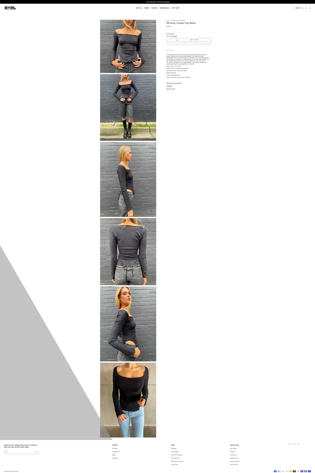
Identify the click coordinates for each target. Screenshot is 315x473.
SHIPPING (169, 86)
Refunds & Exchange (177, 461)
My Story (115, 448)
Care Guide (174, 464)
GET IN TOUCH (170, 89)
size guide (174, 36)
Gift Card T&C (175, 458)
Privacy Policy (175, 451)
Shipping (173, 448)
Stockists (115, 458)
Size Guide (233, 448)
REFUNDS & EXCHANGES (174, 83)
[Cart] (310, 8)
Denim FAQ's (234, 464)
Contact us (233, 455)
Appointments (234, 458)
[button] (146, 8)
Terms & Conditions (177, 455)
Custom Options (235, 461)
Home (168, 20)
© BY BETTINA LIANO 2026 (11, 471)
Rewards (232, 451)
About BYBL (115, 451)
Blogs (114, 455)
